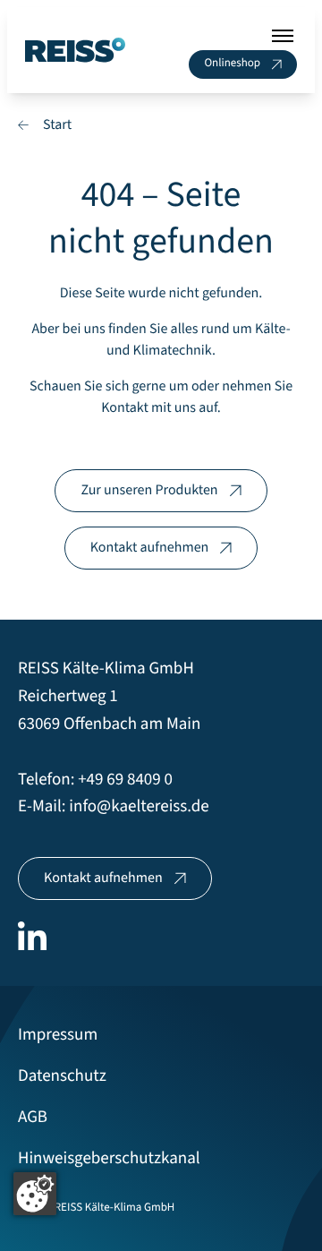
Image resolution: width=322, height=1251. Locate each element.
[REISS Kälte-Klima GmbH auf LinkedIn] (32, 935)
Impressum (57, 1035)
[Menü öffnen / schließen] (282, 35)
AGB (32, 1117)
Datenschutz (62, 1076)
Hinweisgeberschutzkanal (109, 1158)
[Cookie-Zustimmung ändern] (34, 1193)
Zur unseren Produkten (148, 491)
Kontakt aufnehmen (149, 548)
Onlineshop (232, 64)
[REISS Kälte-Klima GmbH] (75, 51)
